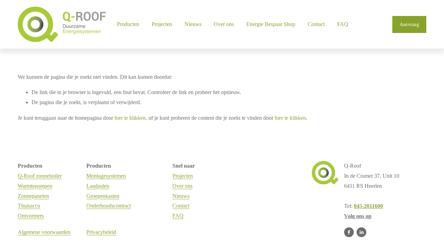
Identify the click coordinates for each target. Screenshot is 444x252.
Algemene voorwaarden (44, 232)
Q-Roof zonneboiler (40, 176)
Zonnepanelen (33, 196)
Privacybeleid (101, 232)
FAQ (342, 24)
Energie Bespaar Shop (270, 24)
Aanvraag (409, 24)
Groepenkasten (102, 196)
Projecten (162, 24)
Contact (316, 24)
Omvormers (31, 216)
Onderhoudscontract (108, 206)
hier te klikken (130, 118)
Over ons (182, 186)
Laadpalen (97, 186)
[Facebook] (349, 232)
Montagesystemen (106, 176)
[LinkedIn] (361, 232)
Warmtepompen (35, 186)
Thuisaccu (29, 206)
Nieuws (193, 24)
